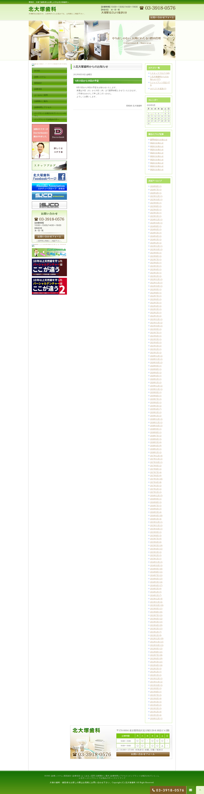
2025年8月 (154, 206)
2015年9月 (154, 532)
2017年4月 (154, 482)
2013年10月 (155, 605)
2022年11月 (155, 283)
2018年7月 (154, 436)
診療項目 (76, 776)
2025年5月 (154, 213)
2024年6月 (154, 229)
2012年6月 (154, 658)
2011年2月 (154, 712)
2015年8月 (154, 535)
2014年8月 (154, 572)
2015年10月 (155, 529)
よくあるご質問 (88, 776)
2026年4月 (154, 193)
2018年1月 (154, 452)
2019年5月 (154, 406)
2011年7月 (154, 695)
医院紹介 (68, 776)
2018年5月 (154, 442)
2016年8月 (154, 502)
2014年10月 (155, 565)
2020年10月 (155, 362)
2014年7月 (154, 575)
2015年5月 (154, 545)
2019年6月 (154, 402)
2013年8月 (154, 612)
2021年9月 (154, 329)
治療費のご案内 (102, 776)
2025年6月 (154, 210)
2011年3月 (154, 708)
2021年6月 (154, 336)
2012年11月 (155, 642)
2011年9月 (154, 688)
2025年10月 (155, 199)
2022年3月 (154, 309)
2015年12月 (155, 522)
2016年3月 (154, 519)
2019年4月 (154, 409)
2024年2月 (154, 243)
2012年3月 (154, 669)
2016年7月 (154, 506)
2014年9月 (154, 569)
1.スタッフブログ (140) (160, 73)
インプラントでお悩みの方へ (99, 778)
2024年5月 (154, 233)
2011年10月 (155, 685)
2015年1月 (154, 559)
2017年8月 (154, 469)
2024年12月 (155, 219)
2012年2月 (154, 672)
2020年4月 (154, 376)
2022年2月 (154, 313)
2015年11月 (155, 525)
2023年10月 (155, 249)
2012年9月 (154, 649)
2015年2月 (154, 555)
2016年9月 (154, 499)
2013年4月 (154, 625)
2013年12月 (155, 599)
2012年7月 (154, 655)
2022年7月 (154, 296)
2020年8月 (154, 369)
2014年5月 (154, 582)
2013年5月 (154, 622)
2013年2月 (154, 632)
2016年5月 (154, 512)
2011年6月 (154, 698)
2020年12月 (155, 356)
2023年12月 (155, 246)
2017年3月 (154, 486)
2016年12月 (155, 495)
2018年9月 (154, 429)
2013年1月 (154, 635)
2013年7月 (154, 615)
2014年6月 (154, 579)
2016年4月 (154, 515)
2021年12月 (155, 319)
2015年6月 (154, 542)
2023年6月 (154, 263)
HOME (47, 776)
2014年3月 (154, 589)
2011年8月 (154, 692)
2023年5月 (154, 266)
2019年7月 (154, 399)
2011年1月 (154, 715)
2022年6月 (154, 299)
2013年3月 (154, 629)
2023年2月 (154, 276)
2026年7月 (154, 190)
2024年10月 (155, 223)
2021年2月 (154, 349)
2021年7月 (154, 333)
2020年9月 (154, 366)
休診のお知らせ (157, 143)
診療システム (57, 776)
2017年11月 (155, 459)
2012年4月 (154, 665)
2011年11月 (155, 682)
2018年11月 (155, 422)
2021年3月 (154, 346)
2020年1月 (154, 382)
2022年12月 (155, 279)
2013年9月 (154, 609)
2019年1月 (154, 416)
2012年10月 (155, 645)
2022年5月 (154, 303)
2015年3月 (154, 552)
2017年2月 (154, 489)
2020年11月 (155, 359)
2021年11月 (155, 323)
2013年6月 (154, 619)
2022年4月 (154, 306)
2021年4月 (154, 342)
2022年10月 (155, 286)
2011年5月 (154, 702)
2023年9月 (154, 253)
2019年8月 (154, 396)
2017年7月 (154, 472)
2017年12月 (155, 456)
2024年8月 (154, 226)
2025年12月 (155, 196)
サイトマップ (119, 778)
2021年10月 (155, 326)
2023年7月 (154, 259)
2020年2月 (154, 379)
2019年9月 (154, 392)
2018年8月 (154, 432)
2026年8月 (154, 186)
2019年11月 (155, 389)
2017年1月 (154, 492)
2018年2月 (154, 449)
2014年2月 (154, 592)
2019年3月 (154, 412)
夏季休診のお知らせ (158, 139)
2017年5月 (154, 479)
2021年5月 (154, 339)
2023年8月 (154, 256)
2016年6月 (154, 509)
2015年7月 (154, 539)
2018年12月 (155, 419)
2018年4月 (154, 446)
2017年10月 (155, 462)
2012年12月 (155, 638)
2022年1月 (154, 316)
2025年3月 (154, 216)
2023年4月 (154, 269)
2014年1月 (154, 595)
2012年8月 (154, 652)
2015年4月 (154, 549)
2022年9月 (154, 289)
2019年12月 (155, 386)
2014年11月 (155, 562)
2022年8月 (154, 293)
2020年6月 (154, 372)
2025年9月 (154, 203)
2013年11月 (155, 602)
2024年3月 (154, 239)
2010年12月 (155, 718)
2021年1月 (154, 353)
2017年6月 (154, 475)
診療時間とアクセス (119, 776)
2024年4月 (154, 236)
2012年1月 (154, 675)
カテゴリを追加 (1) (158, 88)
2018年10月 (155, 426)
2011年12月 (155, 678)
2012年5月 (154, 662)
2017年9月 (154, 466)
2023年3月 (154, 273)
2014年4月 (154, 585)
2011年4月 (154, 705)
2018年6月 (154, 439)
